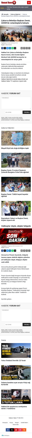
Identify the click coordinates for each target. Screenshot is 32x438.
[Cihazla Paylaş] (15, 48)
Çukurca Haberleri (16, 14)
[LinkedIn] (10, 48)
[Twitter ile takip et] (12, 430)
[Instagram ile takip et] (20, 430)
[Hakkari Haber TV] (8, 2)
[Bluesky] (7, 48)
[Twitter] (5, 48)
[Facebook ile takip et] (8, 430)
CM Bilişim (6, 435)
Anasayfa (5, 14)
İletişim (17, 422)
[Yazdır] (22, 48)
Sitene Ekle (16, 424)
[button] (24, 48)
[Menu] (28, 2)
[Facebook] (2, 48)
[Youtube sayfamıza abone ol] (16, 430)
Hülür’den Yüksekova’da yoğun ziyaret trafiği (17, 8)
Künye (11, 422)
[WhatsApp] (12, 48)
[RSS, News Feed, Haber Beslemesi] (24, 430)
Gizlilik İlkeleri (24, 422)
